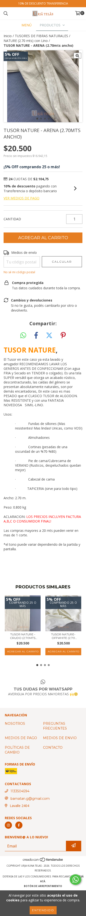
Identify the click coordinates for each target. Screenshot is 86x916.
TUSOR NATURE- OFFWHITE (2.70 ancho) (63, 636)
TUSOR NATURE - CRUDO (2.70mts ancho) (22, 636)
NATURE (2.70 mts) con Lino (26, 40)
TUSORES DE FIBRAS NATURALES (41, 36)
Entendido (43, 910)
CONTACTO (53, 747)
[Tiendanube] (43, 861)
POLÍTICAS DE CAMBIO (17, 749)
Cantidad (12, 219)
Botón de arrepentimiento (43, 886)
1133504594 (20, 791)
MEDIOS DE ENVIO (60, 738)
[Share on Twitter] (49, 335)
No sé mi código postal (19, 272)
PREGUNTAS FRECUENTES (55, 725)
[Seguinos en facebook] (18, 825)
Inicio (8, 36)
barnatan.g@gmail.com (30, 798)
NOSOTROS (15, 723)
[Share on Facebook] (36, 335)
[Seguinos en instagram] (8, 825)
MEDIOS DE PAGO (21, 738)
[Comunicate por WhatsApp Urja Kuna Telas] (75, 879)
